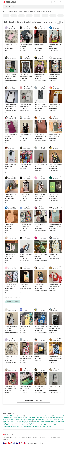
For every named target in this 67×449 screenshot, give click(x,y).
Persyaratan (53, 437)
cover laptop (28, 421)
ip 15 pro (23, 424)
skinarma (38, 419)
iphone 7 (34, 417)
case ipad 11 (24, 423)
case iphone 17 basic (47, 419)
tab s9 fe (49, 426)
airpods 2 (16, 419)
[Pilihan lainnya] (5, 52)
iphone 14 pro (12, 421)
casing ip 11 (43, 417)
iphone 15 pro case (31, 424)
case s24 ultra (20, 421)
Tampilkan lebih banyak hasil (33, 400)
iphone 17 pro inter (32, 426)
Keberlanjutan (24, 437)
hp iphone (61, 424)
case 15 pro (31, 419)
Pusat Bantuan (6, 437)
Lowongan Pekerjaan (33, 437)
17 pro (10, 424)
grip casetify (17, 423)
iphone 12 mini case (11, 415)
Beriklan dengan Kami (44, 437)
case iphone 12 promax (53, 423)
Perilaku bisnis (6, 439)
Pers (19, 437)
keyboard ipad (42, 415)
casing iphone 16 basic (24, 417)
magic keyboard (58, 419)
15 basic (5, 421)
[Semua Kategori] (51, 2)
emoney (6, 417)
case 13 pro (16, 424)
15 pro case (6, 426)
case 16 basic (42, 426)
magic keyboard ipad (51, 421)
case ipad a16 (23, 419)
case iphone (59, 417)
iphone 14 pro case (8, 419)
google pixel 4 (33, 423)
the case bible (51, 417)
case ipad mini (13, 417)
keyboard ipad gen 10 (31, 415)
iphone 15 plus (42, 423)
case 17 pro (23, 426)
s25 (38, 417)
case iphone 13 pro (43, 424)
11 (53, 415)
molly (4, 415)
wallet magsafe (15, 426)
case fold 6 (21, 415)
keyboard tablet (53, 424)
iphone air (49, 415)
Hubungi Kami (13, 437)
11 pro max (10, 423)
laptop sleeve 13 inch (38, 421)
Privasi (58, 437)
